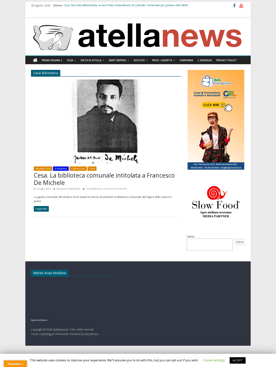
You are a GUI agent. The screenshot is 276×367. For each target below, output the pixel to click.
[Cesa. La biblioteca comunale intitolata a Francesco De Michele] (106, 82)
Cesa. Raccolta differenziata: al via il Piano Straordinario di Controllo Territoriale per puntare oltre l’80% (126, 5)
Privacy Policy (226, 60)
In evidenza (61, 168)
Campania (186, 60)
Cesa (70, 60)
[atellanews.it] (138, 20)
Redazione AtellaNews (69, 188)
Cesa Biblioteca (94, 188)
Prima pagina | (52, 60)
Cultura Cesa (78, 168)
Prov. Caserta (162, 60)
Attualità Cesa (43, 168)
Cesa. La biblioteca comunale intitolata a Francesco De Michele (104, 178)
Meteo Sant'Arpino (39, 320)
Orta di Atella (91, 60)
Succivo (139, 60)
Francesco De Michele (115, 188)
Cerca (190, 236)
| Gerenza (205, 60)
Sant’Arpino (117, 60)
